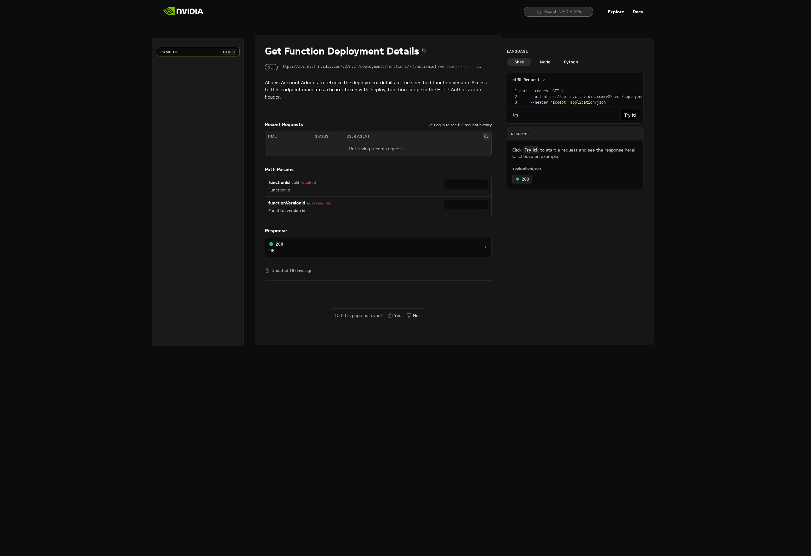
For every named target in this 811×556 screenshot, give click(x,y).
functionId (279, 182)
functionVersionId (286, 203)
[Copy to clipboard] (488, 68)
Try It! (630, 115)
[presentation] (639, 96)
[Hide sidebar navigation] (242, 191)
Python (571, 62)
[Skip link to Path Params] (260, 169)
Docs (638, 12)
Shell (519, 62)
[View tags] (424, 51)
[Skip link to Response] (260, 231)
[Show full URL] (479, 68)
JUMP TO (197, 51)
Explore (616, 12)
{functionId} (423, 66)
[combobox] (466, 184)
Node (545, 62)
